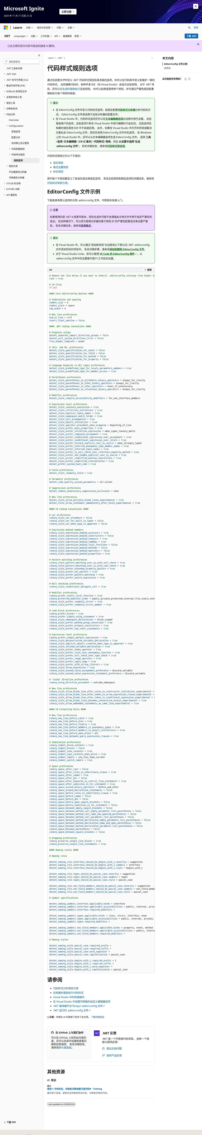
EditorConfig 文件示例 (175, 63)
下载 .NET (191, 36)
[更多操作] (152, 58)
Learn (51, 57)
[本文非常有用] (185, 79)
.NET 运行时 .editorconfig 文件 (71, 1010)
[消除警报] (195, 6)
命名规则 (58, 171)
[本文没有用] (189, 79)
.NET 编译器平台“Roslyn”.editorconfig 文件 (78, 1006)
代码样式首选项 (116, 146)
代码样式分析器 (126, 110)
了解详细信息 (97, 1016)
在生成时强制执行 (70, 89)
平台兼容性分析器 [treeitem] (18, 171)
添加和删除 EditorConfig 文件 (127, 249)
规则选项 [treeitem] (18, 160)
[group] (101, 622)
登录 (196, 27)
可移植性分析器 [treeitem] (16, 177)
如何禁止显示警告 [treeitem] (20, 143)
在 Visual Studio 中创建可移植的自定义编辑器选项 (81, 1001)
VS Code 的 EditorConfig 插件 (117, 254)
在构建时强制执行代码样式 (68, 992)
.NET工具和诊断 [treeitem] (14, 68)
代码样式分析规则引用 (65, 988)
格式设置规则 (60, 167)
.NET (60, 57)
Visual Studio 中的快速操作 (68, 997)
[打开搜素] (189, 27)
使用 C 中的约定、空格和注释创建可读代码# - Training (74, 1088)
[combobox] (21, 61)
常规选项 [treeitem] (15, 131)
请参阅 (167, 67)
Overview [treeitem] (14, 119)
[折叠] (39, 55)
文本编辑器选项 (114, 119)
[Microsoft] (6, 28)
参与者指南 (65, 1047)
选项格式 (86, 225)
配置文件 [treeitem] (15, 137)
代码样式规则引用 (57, 183)
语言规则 (58, 163)
